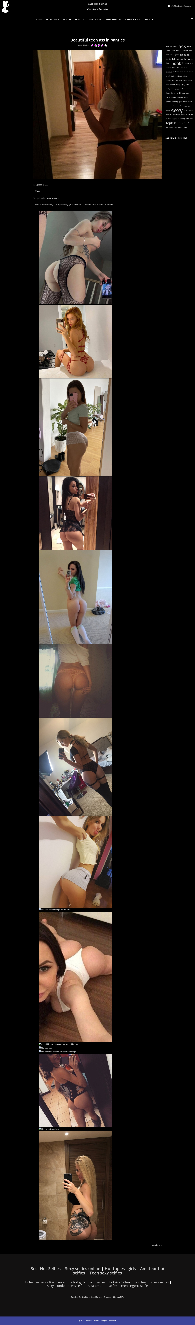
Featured (80, 19)
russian (187, 106)
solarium (169, 114)
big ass (176, 55)
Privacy (99, 1297)
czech (186, 72)
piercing (175, 102)
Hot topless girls (120, 1268)
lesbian (188, 89)
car (187, 67)
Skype (191, 110)
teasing (168, 119)
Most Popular (113, 19)
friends (168, 80)
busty (182, 67)
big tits (168, 59)
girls (173, 80)
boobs (178, 63)
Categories (131, 19)
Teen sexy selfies (105, 1273)
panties (56, 198)
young (185, 127)
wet (175, 127)
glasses (179, 80)
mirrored (185, 93)
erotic (168, 76)
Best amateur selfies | (118, 1285)
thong (183, 119)
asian (175, 46)
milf (179, 93)
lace (172, 89)
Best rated (95, 19)
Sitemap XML (118, 1297)
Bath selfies (97, 1282)
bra (191, 63)
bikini (175, 59)
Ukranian (191, 123)
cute (181, 72)
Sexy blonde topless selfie (65, 1285)
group (185, 80)
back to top (157, 1245)
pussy (168, 106)
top (191, 119)
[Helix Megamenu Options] (193, 19)
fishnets (179, 76)
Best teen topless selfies (151, 1282)
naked (168, 97)
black (181, 59)
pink (180, 102)
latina (177, 89)
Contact (148, 19)
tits (187, 118)
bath (173, 50)
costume (176, 72)
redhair (180, 106)
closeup (169, 72)
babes (168, 50)
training (180, 123)
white (180, 127)
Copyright (90, 1297)
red (176, 106)
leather (182, 89)
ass (49, 198)
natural (174, 97)
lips (175, 93)
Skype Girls (52, 19)
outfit (186, 97)
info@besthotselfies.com (181, 6)
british (168, 67)
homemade (170, 85)
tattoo (190, 114)
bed (190, 50)
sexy (177, 110)
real (172, 106)
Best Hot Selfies (97, 3)
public (190, 102)
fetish (173, 76)
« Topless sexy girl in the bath (68, 204)
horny (178, 85)
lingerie (169, 93)
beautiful (185, 50)
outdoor (180, 97)
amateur (169, 46)
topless (171, 123)
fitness (185, 76)
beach (178, 50)
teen (175, 118)
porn (185, 102)
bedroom (169, 55)
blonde (188, 59)
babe (189, 46)
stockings (176, 114)
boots (187, 63)
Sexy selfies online (82, 1268)
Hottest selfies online (39, 1282)
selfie (168, 110)
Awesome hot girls (71, 1282)
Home (39, 19)
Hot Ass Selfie (119, 1282)
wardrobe (169, 127)
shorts (186, 110)
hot (183, 84)
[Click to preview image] (97, 114)
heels (190, 80)
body (168, 63)
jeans (187, 85)
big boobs (185, 54)
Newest (67, 19)
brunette (175, 67)
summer (184, 114)
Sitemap (107, 1297)
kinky (168, 89)
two (185, 123)
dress (191, 72)
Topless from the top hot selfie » (99, 204)
